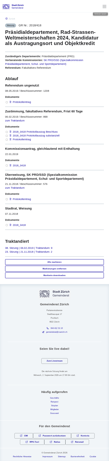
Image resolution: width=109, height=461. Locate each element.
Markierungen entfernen (54, 269)
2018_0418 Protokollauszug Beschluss (35, 131)
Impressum (47, 456)
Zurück (12, 19)
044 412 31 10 (57, 328)
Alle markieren (54, 262)
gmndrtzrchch (56, 332)
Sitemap (61, 456)
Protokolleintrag (22, 102)
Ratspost (54, 402)
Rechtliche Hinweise (22, 456)
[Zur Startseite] (13, 6)
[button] (104, 6)
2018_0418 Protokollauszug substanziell (36, 135)
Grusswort (54, 413)
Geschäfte (54, 398)
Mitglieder (54, 409)
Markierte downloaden (54, 275)
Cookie (93, 456)
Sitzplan (54, 406)
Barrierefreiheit (77, 456)
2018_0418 (19, 165)
